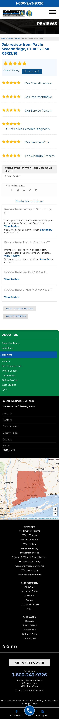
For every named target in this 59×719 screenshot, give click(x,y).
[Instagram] (15, 646)
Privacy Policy (43, 700)
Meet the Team (10, 343)
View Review (11, 226)
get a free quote (29, 662)
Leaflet (22, 518)
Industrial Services (29, 552)
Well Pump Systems (29, 531)
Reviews (7, 354)
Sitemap (33, 703)
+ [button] (55, 509)
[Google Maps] (7, 646)
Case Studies (9, 385)
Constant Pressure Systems (29, 566)
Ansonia (44, 259)
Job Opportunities (12, 366)
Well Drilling (29, 544)
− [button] (55, 513)
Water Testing (29, 535)
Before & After (10, 380)
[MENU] (52, 12)
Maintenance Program (29, 574)
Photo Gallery (9, 370)
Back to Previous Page (19, 308)
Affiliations (7, 348)
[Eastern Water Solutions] (29, 710)
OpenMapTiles (32, 518)
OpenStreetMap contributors (48, 518)
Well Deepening (29, 548)
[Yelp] (4, 646)
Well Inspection (29, 570)
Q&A (4, 389)
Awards (6, 361)
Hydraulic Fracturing (29, 561)
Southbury (46, 229)
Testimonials (9, 375)
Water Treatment (29, 539)
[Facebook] (11, 646)
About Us (10, 334)
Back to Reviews (16, 316)
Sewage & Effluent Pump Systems (29, 557)
